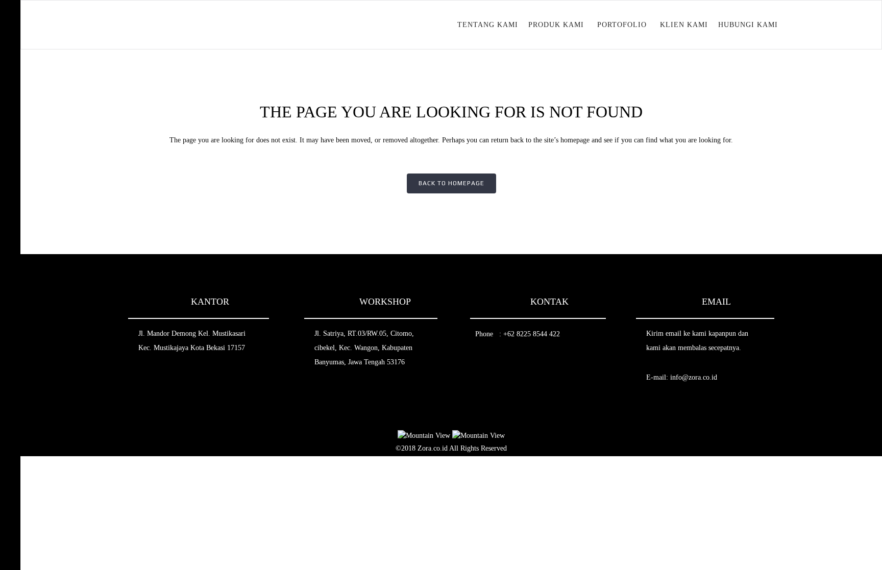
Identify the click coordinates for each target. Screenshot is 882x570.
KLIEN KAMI (684, 25)
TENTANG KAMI (487, 25)
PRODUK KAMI (556, 25)
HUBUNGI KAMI (748, 25)
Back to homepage (451, 183)
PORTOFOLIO (622, 25)
